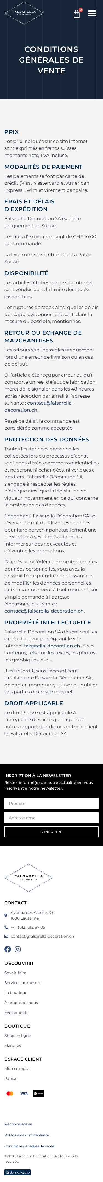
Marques (12, 1045)
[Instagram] (17, 949)
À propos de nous (21, 1002)
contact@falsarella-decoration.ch (44, 611)
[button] (92, 13)
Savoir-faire (15, 972)
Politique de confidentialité (26, 1135)
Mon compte (16, 1068)
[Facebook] (7, 949)
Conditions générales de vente (29, 1146)
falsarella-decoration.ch (52, 646)
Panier (10, 1078)
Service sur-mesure (22, 982)
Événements (16, 1012)
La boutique (15, 992)
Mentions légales (18, 1124)
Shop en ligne (17, 1035)
